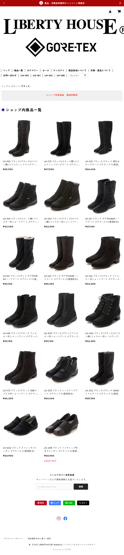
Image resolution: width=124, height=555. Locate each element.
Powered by (59, 549)
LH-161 (37, 75)
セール (45, 70)
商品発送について (77, 70)
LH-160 (25, 75)
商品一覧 (18, 70)
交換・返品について (101, 70)
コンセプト (58, 70)
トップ (6, 70)
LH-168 (61, 75)
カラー (14, 86)
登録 (81, 486)
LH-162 (49, 75)
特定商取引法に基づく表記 (39, 538)
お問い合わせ (10, 75)
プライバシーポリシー (13, 538)
